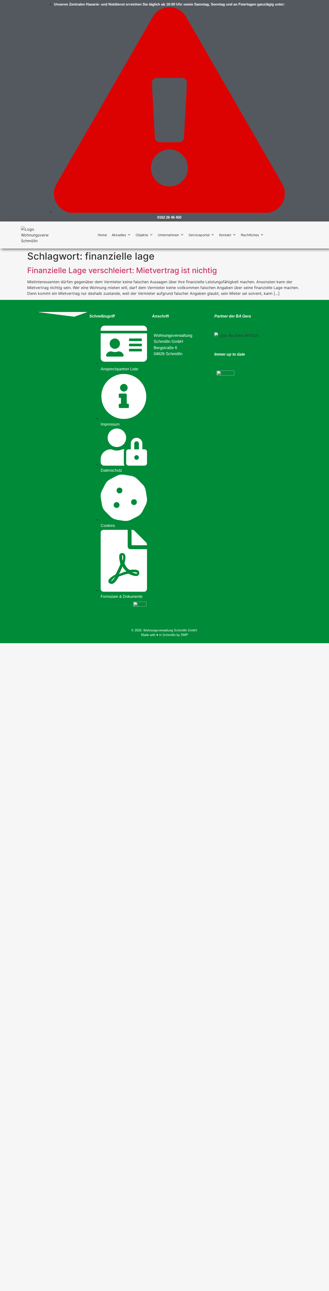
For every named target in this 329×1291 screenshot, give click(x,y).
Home (102, 235)
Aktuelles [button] (119, 235)
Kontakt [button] (225, 235)
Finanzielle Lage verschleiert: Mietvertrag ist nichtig (122, 270)
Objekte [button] (142, 235)
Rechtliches (250, 235)
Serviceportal (199, 235)
